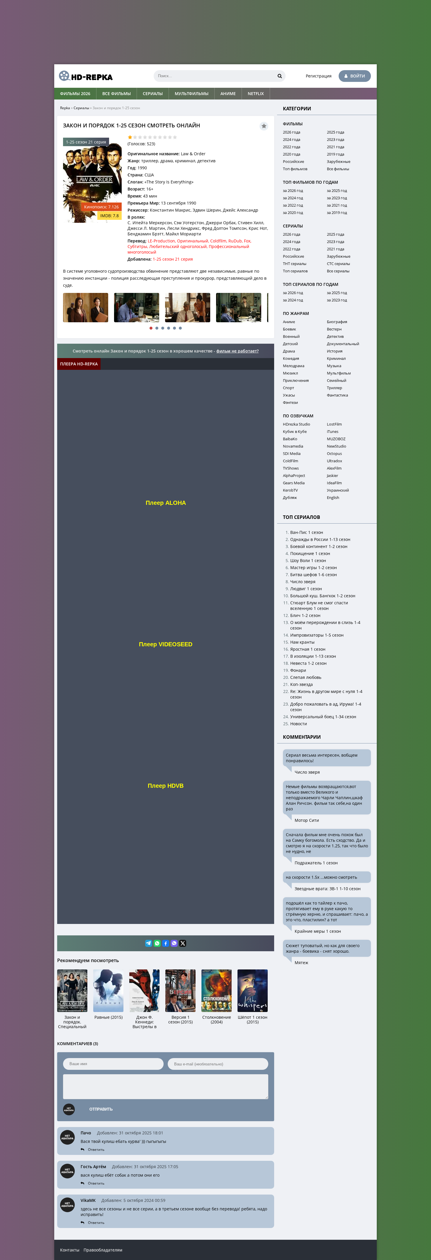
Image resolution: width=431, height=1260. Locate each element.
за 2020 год (293, 212)
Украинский (338, 490)
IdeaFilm (334, 482)
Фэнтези (290, 402)
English (333, 497)
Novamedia (293, 446)
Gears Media (294, 482)
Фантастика (337, 395)
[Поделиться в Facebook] (165, 943)
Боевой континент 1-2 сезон (318, 546)
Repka (65, 107)
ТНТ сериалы (294, 263)
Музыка (334, 365)
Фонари (298, 670)
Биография (337, 321)
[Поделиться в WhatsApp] (157, 943)
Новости (298, 723)
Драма (289, 351)
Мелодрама (293, 365)
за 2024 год (293, 197)
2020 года (291, 154)
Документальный (343, 343)
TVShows (291, 468)
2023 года (335, 139)
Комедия (291, 358)
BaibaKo (290, 438)
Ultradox (334, 460)
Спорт (288, 387)
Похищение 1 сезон (310, 553)
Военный (291, 336)
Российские (293, 161)
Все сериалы (338, 271)
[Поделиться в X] (182, 943)
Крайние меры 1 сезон (318, 931)
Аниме (228, 93)
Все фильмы (116, 93)
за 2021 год (337, 205)
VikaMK (88, 1200)
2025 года (335, 132)
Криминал (336, 358)
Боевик (289, 329)
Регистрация (319, 76)
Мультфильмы (191, 93)
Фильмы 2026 (75, 93)
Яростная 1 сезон (307, 649)
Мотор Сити (307, 820)
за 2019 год (337, 212)
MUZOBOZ (336, 438)
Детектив (335, 336)
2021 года (335, 146)
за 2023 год (337, 197)
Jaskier (332, 475)
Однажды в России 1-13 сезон (320, 539)
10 (174, 137)
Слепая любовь (305, 677)
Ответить (96, 1149)
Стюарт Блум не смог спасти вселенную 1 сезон (319, 605)
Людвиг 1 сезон (306, 588)
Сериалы (153, 93)
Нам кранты (302, 642)
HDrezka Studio (296, 424)
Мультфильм (339, 373)
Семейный (336, 380)
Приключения (296, 380)
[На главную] (83, 76)
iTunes (332, 431)
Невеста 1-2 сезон (308, 663)
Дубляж (290, 497)
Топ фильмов (295, 168)
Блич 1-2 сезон (305, 615)
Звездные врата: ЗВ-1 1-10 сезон (328, 888)
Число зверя (302, 581)
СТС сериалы (338, 263)
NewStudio (336, 446)
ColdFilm (290, 460)
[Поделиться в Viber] (174, 943)
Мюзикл (290, 373)
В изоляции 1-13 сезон (313, 656)
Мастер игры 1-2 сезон (313, 567)
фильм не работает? (237, 351)
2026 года (291, 132)
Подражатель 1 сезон (316, 863)
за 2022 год (293, 205)
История (334, 351)
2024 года (291, 139)
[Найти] (280, 76)
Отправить (101, 1109)
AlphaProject (294, 475)
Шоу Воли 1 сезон (308, 560)
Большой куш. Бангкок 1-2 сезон (322, 595)
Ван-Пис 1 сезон (306, 532)
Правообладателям (103, 1250)
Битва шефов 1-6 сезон (313, 574)
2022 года (291, 146)
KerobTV (290, 490)
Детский (290, 343)
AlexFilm (334, 468)
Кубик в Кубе (295, 431)
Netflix (256, 93)
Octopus (334, 453)
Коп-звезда (301, 684)
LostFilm (334, 424)
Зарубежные (338, 161)
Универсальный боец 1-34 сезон (323, 716)
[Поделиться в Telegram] (148, 943)
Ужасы (289, 395)
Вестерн (334, 329)
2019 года (335, 154)
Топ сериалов (295, 271)
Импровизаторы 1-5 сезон (317, 635)
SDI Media (292, 453)
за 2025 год (337, 190)
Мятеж (301, 962)
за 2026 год (293, 190)
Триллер (334, 387)
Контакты (69, 1250)
